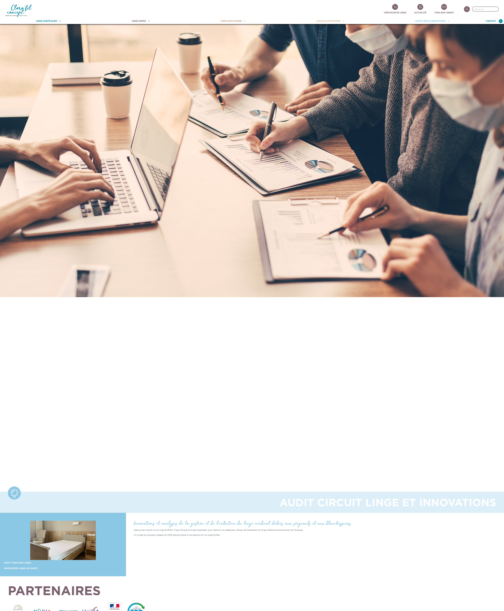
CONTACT (491, 21)
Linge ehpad (139, 21)
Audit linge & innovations (430, 21)
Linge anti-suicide (231, 21)
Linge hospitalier (46, 21)
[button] (48, 21)
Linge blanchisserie (328, 21)
